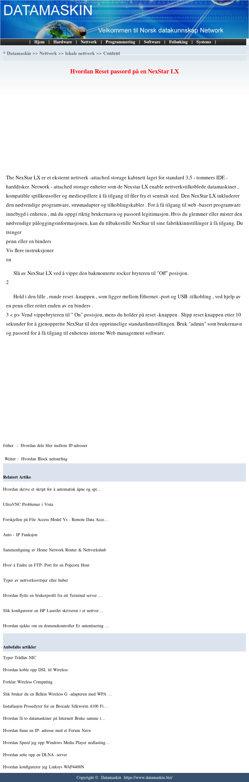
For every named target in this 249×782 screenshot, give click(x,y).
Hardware (62, 42)
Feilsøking (178, 42)
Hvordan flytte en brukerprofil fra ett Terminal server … (53, 595)
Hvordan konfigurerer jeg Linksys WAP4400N (44, 767)
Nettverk (89, 42)
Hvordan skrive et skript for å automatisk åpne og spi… (52, 489)
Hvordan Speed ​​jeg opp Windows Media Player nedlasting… (56, 742)
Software (152, 42)
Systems (203, 42)
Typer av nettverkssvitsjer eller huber (36, 580)
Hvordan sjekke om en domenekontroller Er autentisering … (56, 625)
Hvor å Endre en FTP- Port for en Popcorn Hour (47, 565)
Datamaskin (19, 53)
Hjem (39, 42)
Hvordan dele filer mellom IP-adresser (55, 445)
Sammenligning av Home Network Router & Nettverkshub (55, 550)
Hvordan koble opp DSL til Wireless (36, 669)
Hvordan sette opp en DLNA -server (36, 754)
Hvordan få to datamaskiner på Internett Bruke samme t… (54, 718)
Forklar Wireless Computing (28, 682)
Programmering (120, 42)
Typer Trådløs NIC (20, 657)
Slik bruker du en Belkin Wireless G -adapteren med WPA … (57, 694)
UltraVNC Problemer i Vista (29, 504)
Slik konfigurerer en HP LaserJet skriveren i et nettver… (53, 610)
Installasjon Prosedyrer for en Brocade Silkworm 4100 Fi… (55, 706)
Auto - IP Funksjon (21, 534)
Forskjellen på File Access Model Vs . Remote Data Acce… (55, 519)
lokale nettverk (80, 53)
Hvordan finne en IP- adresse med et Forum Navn (47, 730)
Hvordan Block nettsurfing (45, 459)
